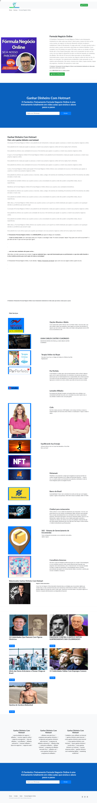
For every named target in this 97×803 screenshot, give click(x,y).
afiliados (13, 737)
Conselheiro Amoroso (58, 560)
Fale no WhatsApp (58, 74)
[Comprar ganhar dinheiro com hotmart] (19, 593)
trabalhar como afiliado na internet (76, 735)
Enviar (66, 113)
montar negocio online (25, 737)
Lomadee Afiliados (56, 391)
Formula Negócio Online (61, 36)
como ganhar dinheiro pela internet (75, 739)
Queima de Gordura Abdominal (21, 705)
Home (10, 10)
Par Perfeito (54, 371)
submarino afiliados (46, 745)
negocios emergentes (18, 739)
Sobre (21, 796)
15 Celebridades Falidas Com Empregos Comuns (68, 671)
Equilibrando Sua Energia (50, 444)
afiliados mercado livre (48, 735)
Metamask (54, 473)
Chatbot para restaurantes (60, 509)
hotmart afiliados (25, 743)
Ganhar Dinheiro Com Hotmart (21, 137)
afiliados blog (55, 743)
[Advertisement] (48, 23)
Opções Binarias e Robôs (59, 322)
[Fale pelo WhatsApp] (0, 0)
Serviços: (15, 313)
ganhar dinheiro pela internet (76, 737)
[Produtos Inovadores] (14, 5)
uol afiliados (21, 741)
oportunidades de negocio (21, 735)
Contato (16, 796)
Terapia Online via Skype (50, 355)
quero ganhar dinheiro (78, 743)
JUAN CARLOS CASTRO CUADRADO (54, 338)
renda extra (71, 745)
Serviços (15, 10)
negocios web (27, 745)
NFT (27, 459)
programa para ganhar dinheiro (48, 737)
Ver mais (12, 645)
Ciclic (52, 407)
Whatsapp (84, 5)
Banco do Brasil (55, 491)
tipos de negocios (16, 745)
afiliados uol (53, 749)
